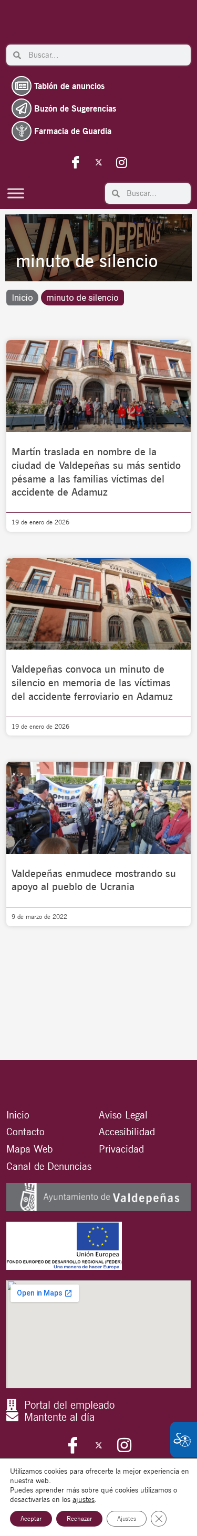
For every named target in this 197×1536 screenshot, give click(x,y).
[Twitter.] (99, 162)
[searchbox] (106, 55)
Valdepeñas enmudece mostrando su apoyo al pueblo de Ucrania (94, 880)
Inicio (22, 297)
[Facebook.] (76, 162)
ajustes (83, 1499)
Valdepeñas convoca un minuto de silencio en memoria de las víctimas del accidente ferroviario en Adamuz (92, 683)
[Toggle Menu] (15, 193)
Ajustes (126, 1518)
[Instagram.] (122, 162)
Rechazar (79, 1518)
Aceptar (31, 1518)
